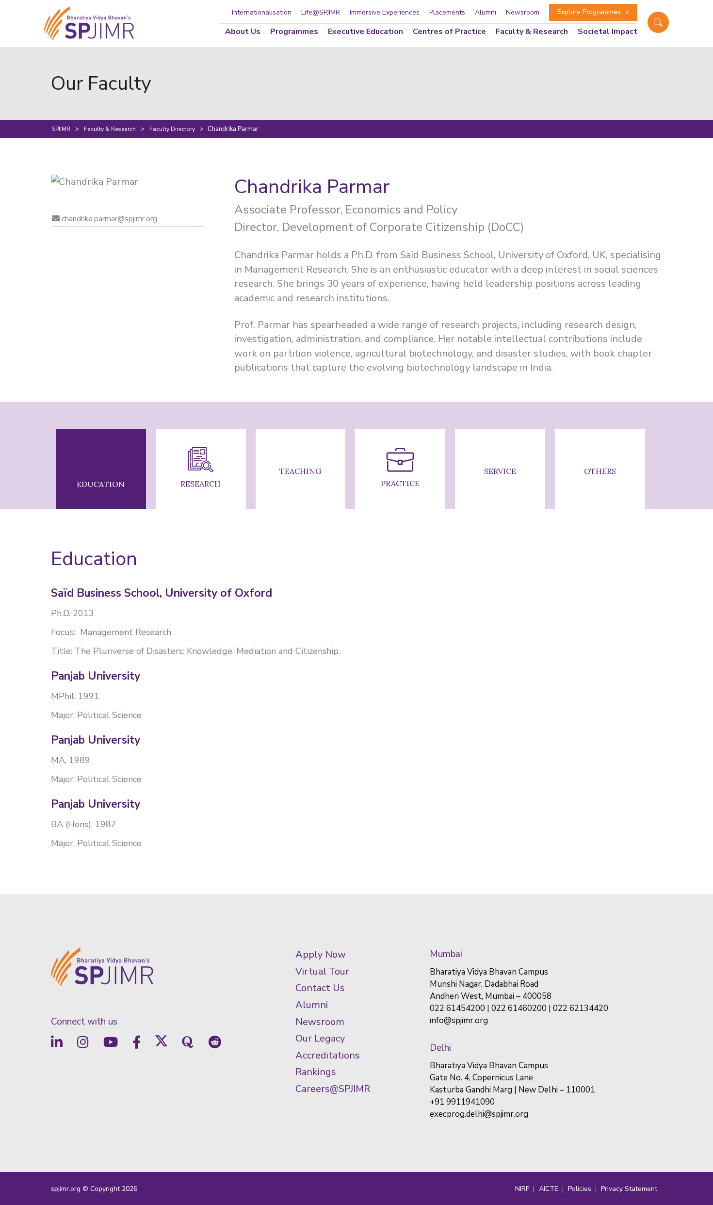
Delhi (440, 1048)
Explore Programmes (589, 11)
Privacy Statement (629, 1188)
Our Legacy (320, 1038)
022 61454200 (457, 1008)
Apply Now (320, 954)
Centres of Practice (449, 31)
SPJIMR (61, 129)
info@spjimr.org (459, 1020)
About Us (242, 31)
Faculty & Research (110, 129)
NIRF (522, 1188)
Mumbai (446, 954)
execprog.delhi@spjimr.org (479, 1114)
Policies (579, 1188)
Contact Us (320, 987)
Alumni (485, 12)
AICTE (548, 1188)
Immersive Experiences (385, 12)
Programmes (294, 31)
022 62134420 (580, 1008)
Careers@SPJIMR (332, 1088)
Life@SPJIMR (320, 12)
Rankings (315, 1071)
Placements (447, 12)
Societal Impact (607, 31)
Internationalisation (262, 12)
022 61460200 (519, 1008)
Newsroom (522, 12)
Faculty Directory (172, 129)
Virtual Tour (322, 971)
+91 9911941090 (462, 1101)
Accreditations (327, 1055)
